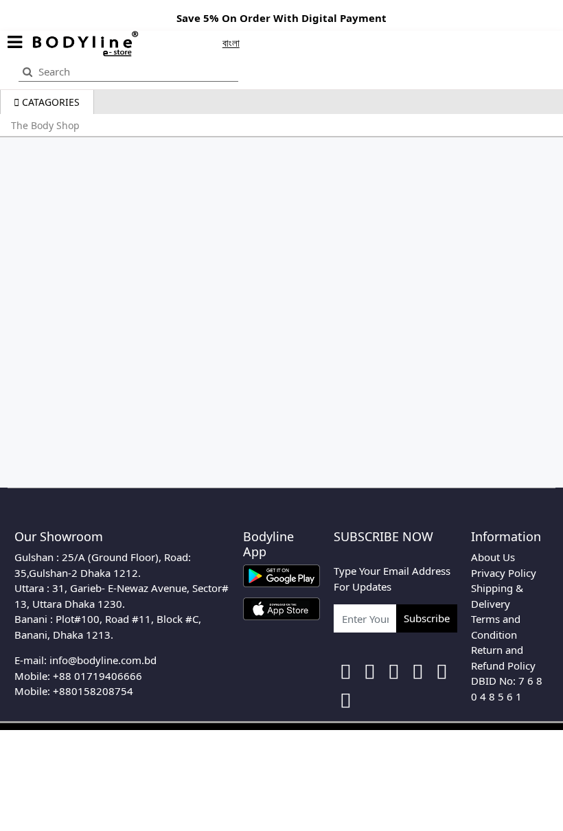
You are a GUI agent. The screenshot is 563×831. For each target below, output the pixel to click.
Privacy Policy (503, 573)
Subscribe (427, 618)
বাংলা (231, 42)
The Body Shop (45, 125)
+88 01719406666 (97, 676)
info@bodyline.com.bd (103, 660)
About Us (493, 557)
